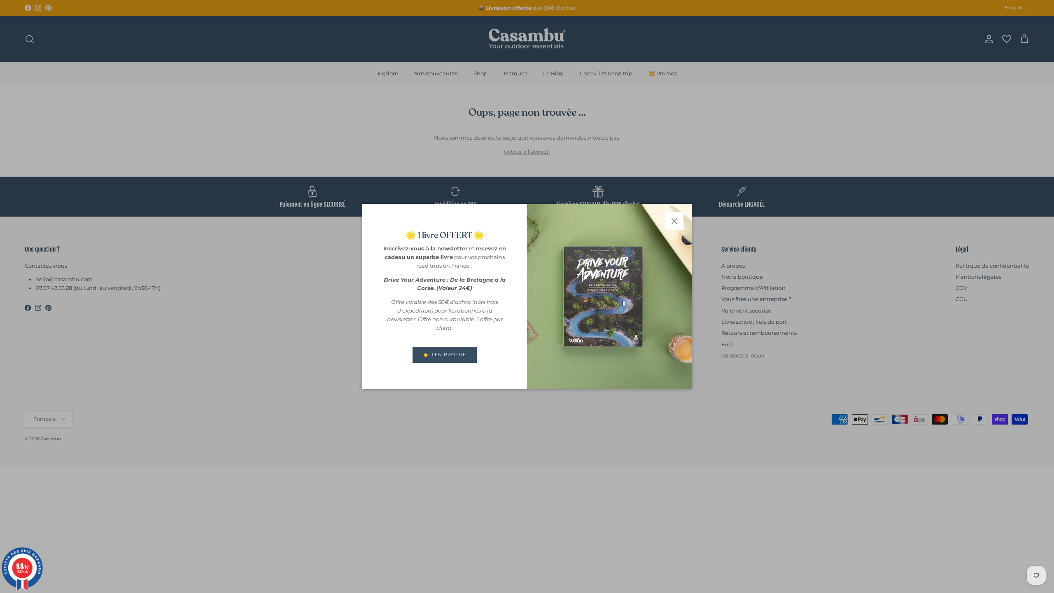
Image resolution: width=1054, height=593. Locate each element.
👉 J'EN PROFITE (444, 354)
